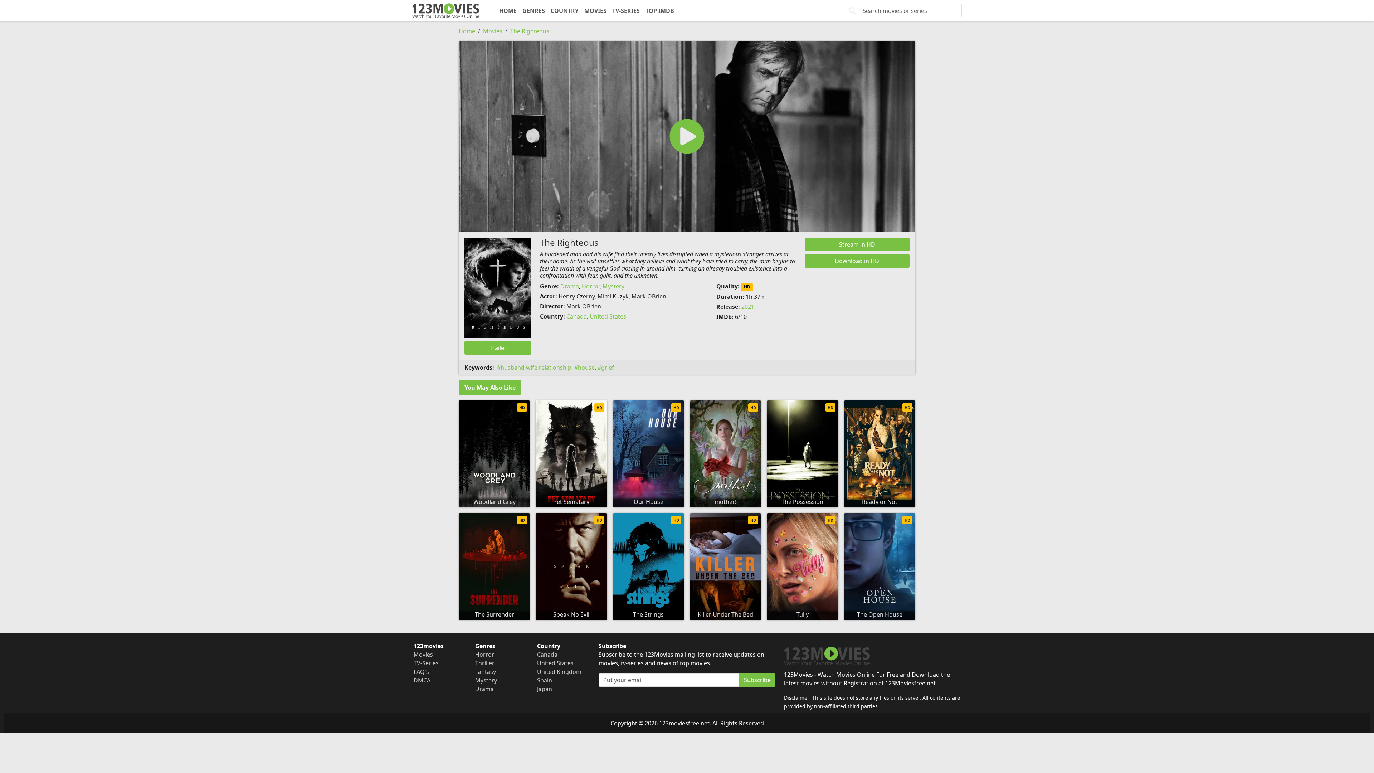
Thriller (484, 663)
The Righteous (529, 31)
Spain (544, 680)
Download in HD (857, 261)
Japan (544, 689)
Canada (576, 316)
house (586, 367)
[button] (687, 136)
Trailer (498, 348)
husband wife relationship (536, 367)
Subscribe (757, 680)
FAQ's (421, 672)
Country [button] (565, 11)
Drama (569, 286)
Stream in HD (857, 244)
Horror (591, 286)
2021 (747, 307)
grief (607, 367)
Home (508, 11)
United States (608, 316)
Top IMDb (659, 11)
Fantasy (485, 672)
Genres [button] (533, 11)
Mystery (613, 286)
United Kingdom (559, 672)
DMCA (422, 680)
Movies (595, 11)
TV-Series (626, 11)
